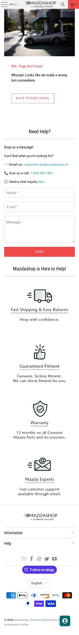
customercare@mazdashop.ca (46, 165)
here (41, 182)
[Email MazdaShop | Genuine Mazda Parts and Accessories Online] (24, 559)
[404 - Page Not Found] (39, 32)
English (36, 583)
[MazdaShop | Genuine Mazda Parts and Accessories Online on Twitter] (47, 559)
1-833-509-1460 (41, 173)
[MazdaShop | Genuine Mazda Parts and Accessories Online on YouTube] (54, 559)
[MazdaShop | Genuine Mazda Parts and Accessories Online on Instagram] (39, 559)
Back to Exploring (33, 98)
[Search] (63, 4)
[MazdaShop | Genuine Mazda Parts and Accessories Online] (39, 4)
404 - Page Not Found (27, 66)
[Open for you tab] (65, 621)
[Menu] (2, 4)
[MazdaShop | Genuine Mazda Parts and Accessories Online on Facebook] (31, 559)
